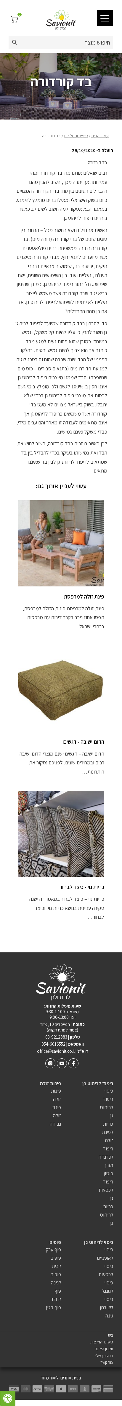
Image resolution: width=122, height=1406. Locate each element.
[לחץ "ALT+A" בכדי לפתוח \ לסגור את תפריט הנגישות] (7, 1398)
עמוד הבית (100, 135)
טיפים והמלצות (76, 135)
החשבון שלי (104, 1356)
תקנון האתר (104, 1349)
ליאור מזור (50, 1378)
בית (110, 1335)
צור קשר (106, 1362)
